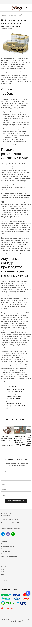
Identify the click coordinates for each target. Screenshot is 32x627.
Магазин (3, 566)
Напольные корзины (7, 559)
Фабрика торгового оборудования (18, 620)
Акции (3, 571)
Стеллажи (4, 544)
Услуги (3, 569)
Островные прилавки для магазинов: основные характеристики (7, 441)
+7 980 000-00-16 (19, 2)
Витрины (4, 541)
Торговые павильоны (7, 546)
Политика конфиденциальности (16, 624)
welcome (6, 28)
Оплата (3, 578)
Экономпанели (5, 554)
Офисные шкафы (6, 551)
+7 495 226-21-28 (12, 2)
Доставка (4, 580)
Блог (11, 28)
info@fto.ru (17, 528)
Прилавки (4, 549)
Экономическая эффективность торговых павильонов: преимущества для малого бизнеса (20, 442)
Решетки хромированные (9, 556)
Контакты (4, 583)
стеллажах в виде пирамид (17, 244)
